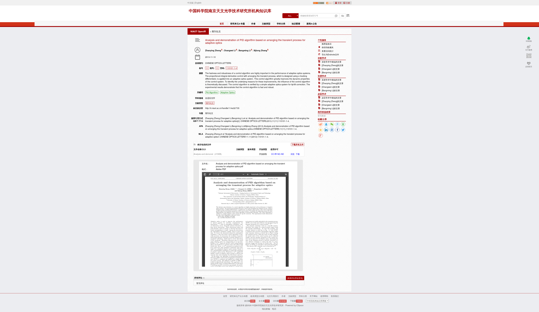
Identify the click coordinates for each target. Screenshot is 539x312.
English (198, 2)
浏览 (292, 154)
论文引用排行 (273, 296)
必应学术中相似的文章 (331, 97)
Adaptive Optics (228, 92)
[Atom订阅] (329, 2)
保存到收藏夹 (328, 47)
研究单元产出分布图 (239, 296)
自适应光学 (210, 98)
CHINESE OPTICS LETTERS (218, 63)
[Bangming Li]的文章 (331, 72)
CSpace (299, 305)
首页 (222, 24)
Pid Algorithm (212, 92)
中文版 (190, 2)
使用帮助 (324, 296)
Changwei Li (230, 50)
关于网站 (314, 296)
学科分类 (281, 24)
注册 (347, 2)
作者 (253, 24)
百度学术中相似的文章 (331, 79)
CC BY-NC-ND (277, 154)
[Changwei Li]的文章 (331, 69)
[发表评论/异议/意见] (295, 278)
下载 (298, 154)
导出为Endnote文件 (330, 54)
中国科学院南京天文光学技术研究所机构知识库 (230, 11)
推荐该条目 (327, 43)
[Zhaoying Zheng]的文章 (332, 65)
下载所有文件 (297, 144)
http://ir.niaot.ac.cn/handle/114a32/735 (222, 108)
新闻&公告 (312, 24)
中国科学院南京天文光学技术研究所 (268, 305)
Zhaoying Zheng (213, 50)
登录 (339, 2)
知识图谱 (296, 24)
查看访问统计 (328, 51)
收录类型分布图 (257, 296)
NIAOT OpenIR (198, 31)
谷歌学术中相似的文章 (331, 61)
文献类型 (266, 24)
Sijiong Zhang (260, 50)
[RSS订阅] (318, 2)
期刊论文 (216, 31)
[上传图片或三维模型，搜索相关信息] (336, 15)
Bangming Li (245, 50)
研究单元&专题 (237, 24)
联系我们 (335, 296)
